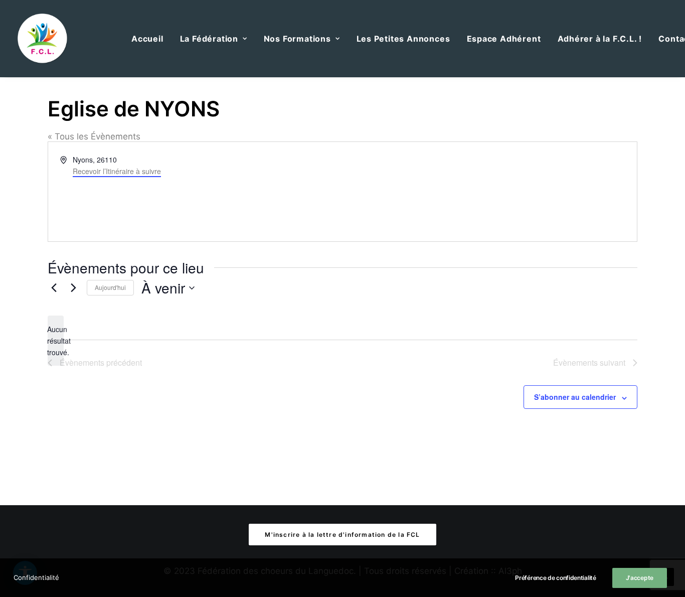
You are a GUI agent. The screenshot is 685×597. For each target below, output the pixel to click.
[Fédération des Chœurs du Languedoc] (43, 39)
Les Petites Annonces (403, 39)
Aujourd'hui (110, 287)
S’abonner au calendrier (575, 397)
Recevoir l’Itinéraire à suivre (117, 171)
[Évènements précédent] (54, 288)
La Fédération (209, 39)
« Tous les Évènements (94, 136)
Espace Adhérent (504, 39)
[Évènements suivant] (73, 288)
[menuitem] (147, 38)
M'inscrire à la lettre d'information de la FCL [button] (342, 534)
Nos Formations (297, 39)
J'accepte (639, 577)
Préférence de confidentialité (555, 577)
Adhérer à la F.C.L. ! (600, 39)
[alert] (56, 341)
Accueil (147, 39)
